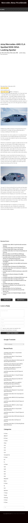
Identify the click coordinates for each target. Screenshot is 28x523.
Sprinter (6, 490)
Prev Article (7, 299)
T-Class (5, 492)
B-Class (5, 438)
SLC (5, 488)
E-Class (5, 457)
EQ (4, 459)
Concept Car (7, 454)
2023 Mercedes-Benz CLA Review (11, 283)
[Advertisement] (14, 26)
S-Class (5, 483)
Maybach (6, 478)
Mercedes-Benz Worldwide (14, 2)
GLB (5, 469)
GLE (5, 473)
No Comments (4, 54)
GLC (5, 471)
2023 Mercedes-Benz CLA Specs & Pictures (13, 278)
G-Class (6, 464)
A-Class (5, 433)
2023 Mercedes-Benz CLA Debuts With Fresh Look (15, 277)
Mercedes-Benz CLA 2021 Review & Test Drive (14, 255)
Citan (5, 443)
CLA (5, 445)
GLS (5, 476)
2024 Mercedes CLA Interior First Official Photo (14, 266)
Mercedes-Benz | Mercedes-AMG (10, 52)
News (5, 481)
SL (4, 485)
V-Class (5, 500)
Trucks (5, 495)
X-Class (5, 502)
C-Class (5, 440)
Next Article (20, 299)
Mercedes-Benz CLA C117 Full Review (12, 288)
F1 (4, 462)
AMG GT (6, 435)
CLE (5, 447)
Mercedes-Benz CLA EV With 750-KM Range (13, 253)
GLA (5, 466)
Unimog (6, 497)
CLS (5, 452)
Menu (3, 9)
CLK (5, 450)
